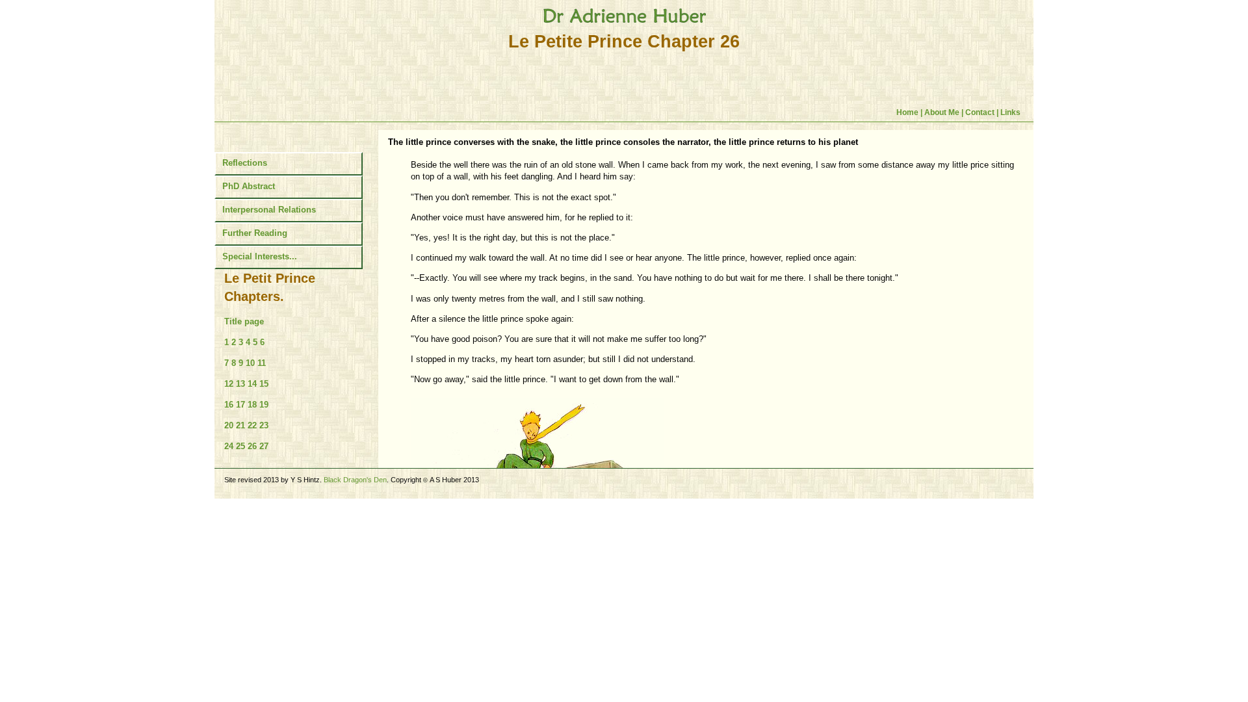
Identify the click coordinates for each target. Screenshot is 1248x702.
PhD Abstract (248, 186)
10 (250, 363)
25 (240, 446)
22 (252, 425)
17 (240, 405)
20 (228, 425)
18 (252, 405)
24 (228, 446)
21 (240, 425)
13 (240, 384)
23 (263, 425)
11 (261, 363)
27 (263, 446)
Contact (980, 112)
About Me (941, 112)
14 (252, 384)
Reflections (244, 163)
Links (1010, 112)
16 (228, 405)
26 (252, 446)
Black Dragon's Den (355, 480)
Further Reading (254, 233)
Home (908, 112)
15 (263, 384)
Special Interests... (259, 256)
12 (228, 384)
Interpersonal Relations (269, 209)
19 (263, 405)
